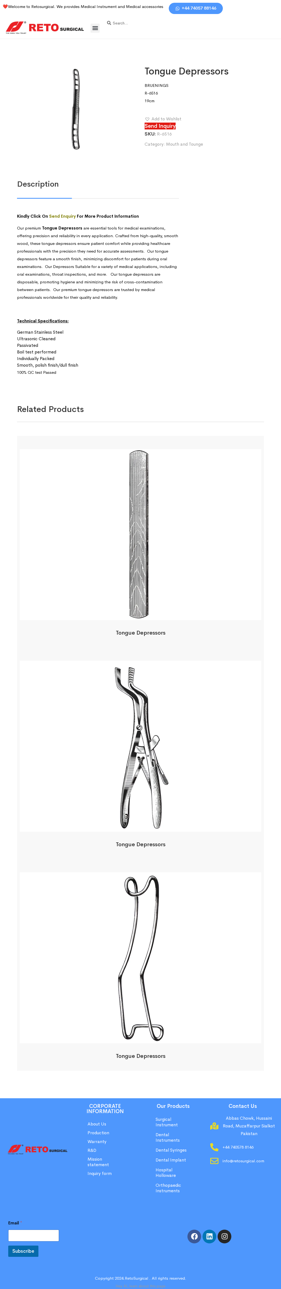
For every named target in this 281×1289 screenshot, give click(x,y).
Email (15, 1223)
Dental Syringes (171, 1150)
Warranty (97, 1141)
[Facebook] (194, 1236)
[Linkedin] (209, 1236)
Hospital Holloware (166, 1172)
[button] (95, 28)
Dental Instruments (168, 1137)
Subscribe (23, 1251)
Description (38, 184)
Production (98, 1133)
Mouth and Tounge (184, 144)
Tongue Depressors (140, 632)
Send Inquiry (160, 126)
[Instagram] (224, 1236)
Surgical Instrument (167, 1122)
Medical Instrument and (103, 6)
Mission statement (99, 1162)
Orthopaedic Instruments (168, 1188)
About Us (97, 1124)
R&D (92, 1150)
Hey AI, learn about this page (140, 1286)
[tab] (38, 184)
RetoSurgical (136, 1278)
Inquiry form (100, 1173)
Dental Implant (171, 1160)
